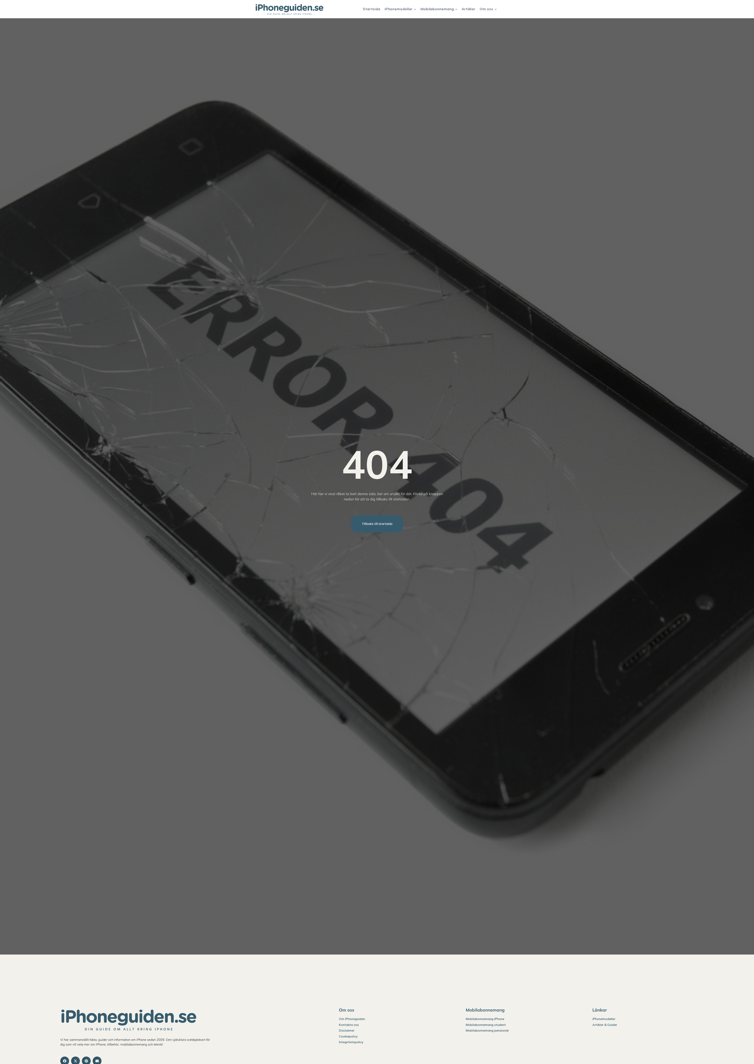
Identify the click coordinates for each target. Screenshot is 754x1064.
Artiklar (468, 9)
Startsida (371, 9)
